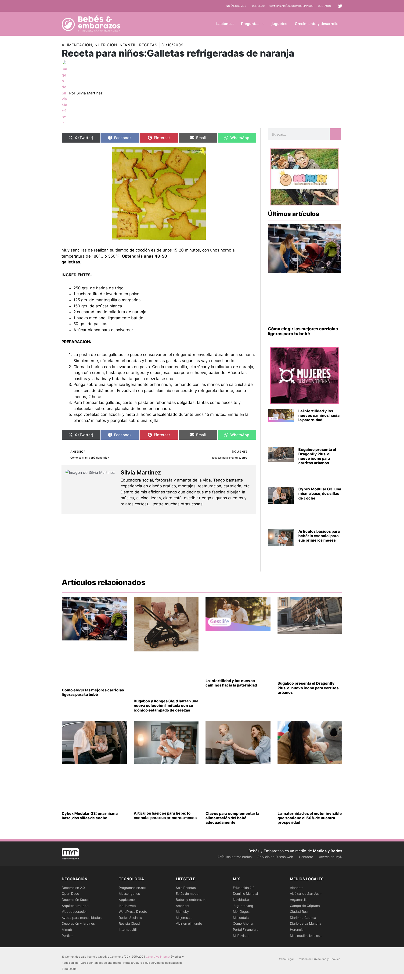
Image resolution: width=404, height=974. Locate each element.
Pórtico (67, 936)
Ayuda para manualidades (81, 918)
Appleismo (127, 900)
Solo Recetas (186, 888)
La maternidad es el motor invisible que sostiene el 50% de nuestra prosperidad (310, 818)
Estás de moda (187, 893)
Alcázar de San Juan (305, 893)
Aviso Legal (286, 959)
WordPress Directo (133, 911)
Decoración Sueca (76, 900)
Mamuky (182, 911)
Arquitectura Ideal (75, 906)
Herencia (296, 929)
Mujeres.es (184, 918)
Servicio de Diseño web (275, 857)
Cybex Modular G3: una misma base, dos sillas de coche (319, 493)
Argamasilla (298, 900)
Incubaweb (127, 906)
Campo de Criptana (305, 906)
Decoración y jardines (78, 923)
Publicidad (258, 5)
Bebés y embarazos (191, 900)
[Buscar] (335, 134)
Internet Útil (128, 929)
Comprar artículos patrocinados (291, 5)
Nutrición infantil (116, 45)
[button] (262, 23)
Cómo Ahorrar (243, 923)
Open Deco (70, 893)
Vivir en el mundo (189, 923)
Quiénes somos (236, 5)
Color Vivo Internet (158, 956)
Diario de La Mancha (305, 923)
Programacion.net (132, 888)
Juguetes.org (243, 906)
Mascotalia (241, 918)
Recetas (148, 45)
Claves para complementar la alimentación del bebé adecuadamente (232, 818)
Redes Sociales (130, 918)
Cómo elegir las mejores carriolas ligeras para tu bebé (303, 331)
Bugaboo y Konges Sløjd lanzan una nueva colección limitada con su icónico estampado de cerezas (166, 705)
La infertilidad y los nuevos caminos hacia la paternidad (318, 415)
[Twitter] (340, 6)
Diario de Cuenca (303, 918)
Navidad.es (241, 900)
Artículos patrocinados (234, 857)
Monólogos (241, 911)
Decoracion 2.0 (73, 888)
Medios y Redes (327, 850)
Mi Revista (241, 936)
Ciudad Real (299, 911)
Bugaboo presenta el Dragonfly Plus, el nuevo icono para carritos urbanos (317, 456)
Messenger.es (129, 893)
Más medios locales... (306, 936)
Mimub (67, 929)
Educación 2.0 (244, 888)
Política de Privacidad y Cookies (319, 959)
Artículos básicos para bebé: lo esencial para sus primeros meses (319, 536)
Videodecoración (74, 911)
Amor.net (182, 906)
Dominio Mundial (245, 893)
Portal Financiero (245, 929)
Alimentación (77, 45)
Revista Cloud (129, 923)
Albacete (296, 888)
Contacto (324, 5)
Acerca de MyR (330, 857)
